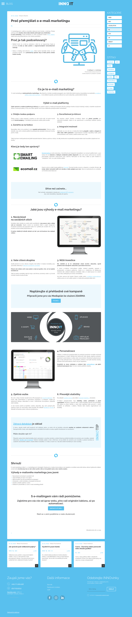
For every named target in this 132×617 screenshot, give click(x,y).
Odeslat (111, 589)
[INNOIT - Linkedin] (62, 597)
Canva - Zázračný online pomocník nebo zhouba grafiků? (88, 547)
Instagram (111, 73)
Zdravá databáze (22, 423)
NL (109, 29)
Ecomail (66, 167)
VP (109, 37)
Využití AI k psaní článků (51, 547)
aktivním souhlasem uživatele (31, 265)
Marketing (111, 92)
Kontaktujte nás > (56, 508)
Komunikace (112, 80)
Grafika (110, 77)
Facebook (111, 69)
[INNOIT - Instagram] (56, 597)
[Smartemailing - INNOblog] (25, 161)
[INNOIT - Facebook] (49, 597)
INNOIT (110, 42)
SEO (109, 21)
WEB (109, 17)
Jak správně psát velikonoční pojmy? (22, 547)
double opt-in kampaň (26, 440)
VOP (48, 590)
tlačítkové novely (48, 407)
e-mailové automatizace (94, 276)
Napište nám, (11, 592)
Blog (9, 3)
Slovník (49, 585)
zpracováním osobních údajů (102, 595)
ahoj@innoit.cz (16, 588)
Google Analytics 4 (84, 398)
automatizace (91, 364)
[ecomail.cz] (25, 173)
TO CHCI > (56, 300)
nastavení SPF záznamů (66, 192)
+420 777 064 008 (17, 584)
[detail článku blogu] (36, 565)
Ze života (111, 84)
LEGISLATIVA (112, 25)
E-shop (110, 88)
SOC (109, 33)
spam (31, 51)
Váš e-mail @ (92, 589)
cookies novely (68, 398)
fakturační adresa (13, 612)
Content (110, 62)
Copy (109, 66)
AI (109, 46)
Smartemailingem (47, 398)
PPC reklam (51, 34)
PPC (116, 77)
